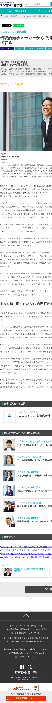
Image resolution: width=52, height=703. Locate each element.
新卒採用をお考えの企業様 (35, 638)
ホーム (12, 626)
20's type (38, 653)
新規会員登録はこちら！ (26, 698)
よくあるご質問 (38, 629)
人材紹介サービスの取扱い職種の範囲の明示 (25, 641)
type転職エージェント (36, 649)
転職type (7, 649)
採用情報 (17, 638)
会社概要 (7, 638)
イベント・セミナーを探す (29, 626)
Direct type (31, 656)
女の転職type (19, 649)
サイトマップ (34, 633)
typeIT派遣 (19, 656)
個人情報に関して (18, 633)
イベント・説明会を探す (16, 11)
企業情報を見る (11, 629)
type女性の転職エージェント (20, 653)
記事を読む (25, 629)
